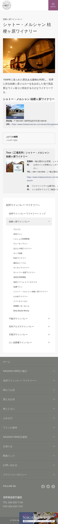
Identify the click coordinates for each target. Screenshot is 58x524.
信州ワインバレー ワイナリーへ (20, 380)
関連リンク (9, 455)
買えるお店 (9, 399)
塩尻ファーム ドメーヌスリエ (25, 282)
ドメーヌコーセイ (20, 301)
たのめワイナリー (20, 296)
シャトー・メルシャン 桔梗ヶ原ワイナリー (30, 291)
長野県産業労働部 (12, 497)
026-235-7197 (15, 506)
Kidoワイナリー (19, 258)
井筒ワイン (17, 234)
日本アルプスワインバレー (21, 326)
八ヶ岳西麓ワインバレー (20, 342)
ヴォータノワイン (20, 243)
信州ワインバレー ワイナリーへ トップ (27, 213)
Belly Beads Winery (21, 310)
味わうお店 (9, 389)
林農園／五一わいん (21, 306)
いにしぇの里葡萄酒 (21, 238)
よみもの (7, 418)
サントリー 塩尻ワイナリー (24, 272)
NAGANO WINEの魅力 (15, 371)
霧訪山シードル (19, 262)
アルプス (17, 229)
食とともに (9, 408)
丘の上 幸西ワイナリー (22, 248)
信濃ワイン (17, 286)
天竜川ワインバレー (18, 334)
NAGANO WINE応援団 (15, 437)
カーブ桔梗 (17, 253)
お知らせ (7, 446)
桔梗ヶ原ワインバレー (19, 221)
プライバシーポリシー (15, 474)
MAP (15, 118)
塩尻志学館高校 (19, 277)
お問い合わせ (10, 465)
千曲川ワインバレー (18, 318)
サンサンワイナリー (21, 267)
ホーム (6, 361)
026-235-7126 (15, 502)
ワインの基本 (10, 427)
